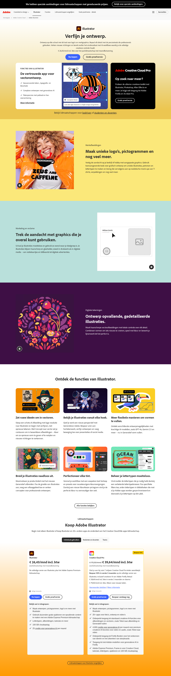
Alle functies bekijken (85, 505)
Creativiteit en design (20, 12)
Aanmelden (162, 12)
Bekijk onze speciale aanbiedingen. (128, 4)
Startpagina (6, 18)
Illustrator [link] (36, 12)
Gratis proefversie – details (87, 12)
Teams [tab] (105, 540)
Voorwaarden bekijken (97, 587)
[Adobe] (6, 12)
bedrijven (86, 112)
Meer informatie (27, 103)
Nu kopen (72, 57)
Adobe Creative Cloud (19, 18)
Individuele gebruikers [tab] (71, 540)
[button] (153, 12)
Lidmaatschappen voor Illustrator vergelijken (85, 663)
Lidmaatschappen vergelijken (64, 12)
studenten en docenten (105, 112)
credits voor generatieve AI (46, 628)
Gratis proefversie (94, 57)
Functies (47, 12)
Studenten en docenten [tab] (91, 540)
